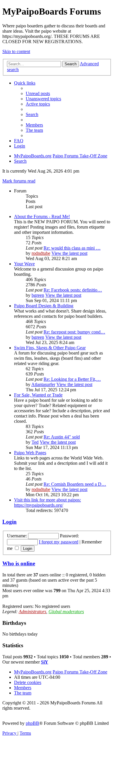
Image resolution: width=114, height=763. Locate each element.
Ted (35, 442)
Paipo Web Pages (30, 452)
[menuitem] (38, 93)
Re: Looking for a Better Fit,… (72, 379)
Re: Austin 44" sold (62, 436)
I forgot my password (58, 541)
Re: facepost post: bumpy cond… (74, 331)
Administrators (32, 611)
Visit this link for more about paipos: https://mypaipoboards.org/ (47, 502)
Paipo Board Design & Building (43, 305)
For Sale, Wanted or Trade (38, 394)
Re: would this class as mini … (72, 247)
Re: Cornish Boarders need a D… (75, 484)
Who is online (18, 563)
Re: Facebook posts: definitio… (73, 289)
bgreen (38, 295)
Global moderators (66, 611)
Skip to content (16, 51)
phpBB (32, 723)
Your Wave (24, 263)
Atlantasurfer (43, 384)
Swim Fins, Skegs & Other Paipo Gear (50, 347)
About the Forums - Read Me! (42, 216)
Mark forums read (18, 180)
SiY (44, 661)
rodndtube (41, 253)
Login (9, 522)
